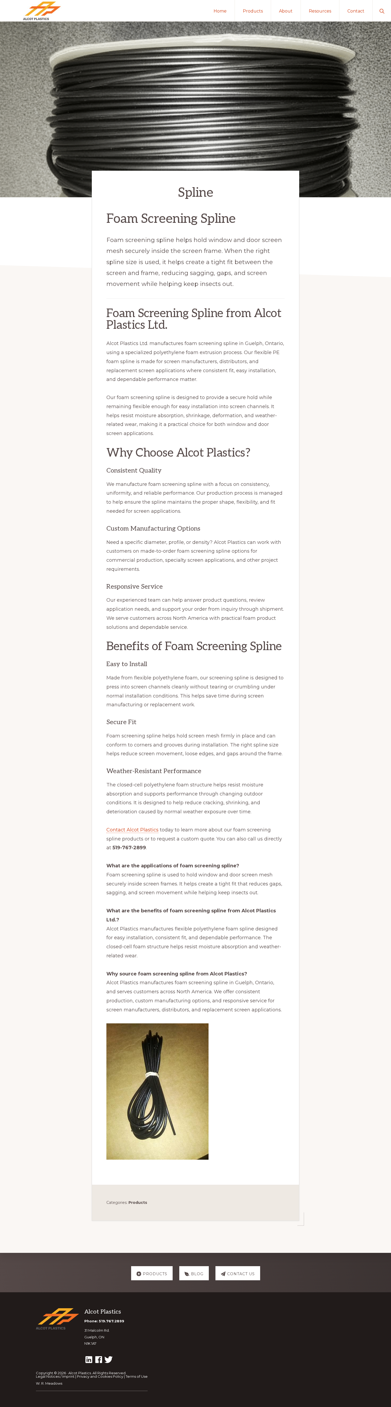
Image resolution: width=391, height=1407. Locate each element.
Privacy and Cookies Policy (100, 1376)
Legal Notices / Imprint (55, 1376)
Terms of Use (137, 1376)
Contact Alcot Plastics (132, 830)
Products (137, 1202)
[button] (382, 10)
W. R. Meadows (49, 1383)
